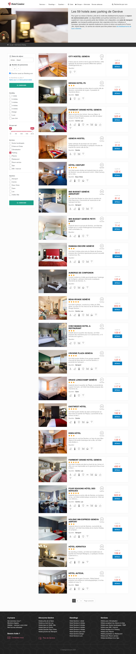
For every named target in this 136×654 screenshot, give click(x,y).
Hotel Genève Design (77, 634)
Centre (14, 182)
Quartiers (61, 4)
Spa (13, 165)
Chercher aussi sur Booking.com (22, 73)
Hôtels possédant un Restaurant (111, 634)
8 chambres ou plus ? (16, 78)
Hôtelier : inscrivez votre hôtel (17, 625)
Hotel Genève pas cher (77, 631)
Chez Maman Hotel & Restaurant (80, 327)
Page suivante (89, 601)
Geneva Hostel (77, 138)
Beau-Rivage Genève (79, 299)
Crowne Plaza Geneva (81, 353)
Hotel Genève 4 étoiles (77, 627)
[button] (120, 4)
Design (14, 112)
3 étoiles (15, 102)
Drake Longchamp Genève (83, 379)
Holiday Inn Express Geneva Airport (84, 520)
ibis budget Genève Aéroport (79, 192)
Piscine (14, 156)
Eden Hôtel (75, 433)
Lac (13, 191)
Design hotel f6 (77, 83)
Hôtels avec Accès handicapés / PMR (113, 625)
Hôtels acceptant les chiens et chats (113, 623)
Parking (14, 153)
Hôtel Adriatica (77, 546)
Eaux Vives (15, 185)
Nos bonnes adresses (14, 627)
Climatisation (16, 149)
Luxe (13, 115)
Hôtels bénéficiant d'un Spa (110, 638)
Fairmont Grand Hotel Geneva (85, 109)
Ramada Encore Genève (81, 246)
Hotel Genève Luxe (76, 636)
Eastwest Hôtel (77, 406)
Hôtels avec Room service (109, 636)
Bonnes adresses (97, 4)
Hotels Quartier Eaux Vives (48, 629)
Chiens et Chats (17, 146)
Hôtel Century (77, 165)
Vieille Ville (15, 195)
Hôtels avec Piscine (107, 631)
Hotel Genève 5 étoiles (77, 629)
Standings (51, 4)
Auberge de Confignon (81, 272)
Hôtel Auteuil (76, 573)
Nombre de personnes (19, 65)
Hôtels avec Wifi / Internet (109, 627)
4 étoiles (15, 105)
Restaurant (15, 159)
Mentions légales (13, 623)
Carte (71, 4)
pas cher (15, 118)
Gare (13, 188)
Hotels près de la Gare (46, 621)
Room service (16, 162)
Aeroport (15, 179)
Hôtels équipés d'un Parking (110, 629)
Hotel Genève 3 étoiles (77, 625)
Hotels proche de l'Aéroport (48, 631)
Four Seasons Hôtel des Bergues (82, 489)
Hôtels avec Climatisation (109, 621)
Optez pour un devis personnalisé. (20, 80)
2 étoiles (15, 99)
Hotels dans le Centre (46, 627)
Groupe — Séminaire (83, 4)
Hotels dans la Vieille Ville (47, 625)
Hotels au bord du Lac (46, 623)
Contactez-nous (18, 638)
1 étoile (14, 96)
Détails (117, 67)
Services (42, 4)
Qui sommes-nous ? (14, 621)
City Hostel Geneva (79, 56)
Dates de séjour (17, 56)
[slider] (10, 131)
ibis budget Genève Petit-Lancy (82, 219)
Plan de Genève (49, 638)
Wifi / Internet (16, 169)
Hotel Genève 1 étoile (77, 621)
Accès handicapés (18, 143)
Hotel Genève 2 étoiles (77, 623)
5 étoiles (15, 109)
